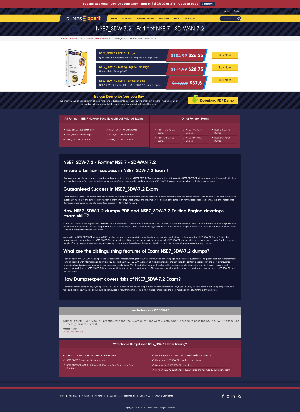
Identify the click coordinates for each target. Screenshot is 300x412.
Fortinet (74, 38)
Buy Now (225, 55)
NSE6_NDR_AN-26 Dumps (194, 139)
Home (114, 19)
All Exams (86, 395)
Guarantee (164, 19)
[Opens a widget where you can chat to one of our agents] (278, 394)
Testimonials (129, 395)
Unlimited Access (145, 19)
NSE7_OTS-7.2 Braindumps (121, 139)
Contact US (145, 395)
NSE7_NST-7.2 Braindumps (121, 134)
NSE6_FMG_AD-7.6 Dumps (166, 131)
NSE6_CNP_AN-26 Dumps (166, 139)
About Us (73, 395)
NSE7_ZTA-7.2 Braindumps (78, 139)
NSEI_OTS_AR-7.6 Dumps (222, 131)
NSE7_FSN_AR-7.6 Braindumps (123, 129)
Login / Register (234, 11)
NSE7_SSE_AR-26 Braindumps (80, 129)
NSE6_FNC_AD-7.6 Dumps (194, 131)
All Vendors (127, 19)
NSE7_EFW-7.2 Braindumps (78, 134)
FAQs (176, 19)
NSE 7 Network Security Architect (96, 38)
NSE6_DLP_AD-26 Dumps (222, 139)
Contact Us (189, 19)
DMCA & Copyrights (164, 395)
